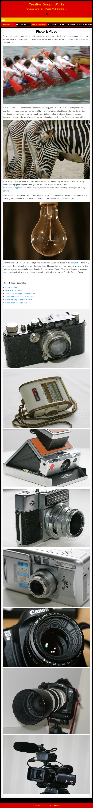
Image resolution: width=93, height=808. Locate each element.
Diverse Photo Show (13, 290)
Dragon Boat (79, 39)
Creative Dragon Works (46, 4)
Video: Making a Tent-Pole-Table (18, 300)
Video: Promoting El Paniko (16, 303)
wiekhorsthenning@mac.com (14, 187)
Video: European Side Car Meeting (19, 296)
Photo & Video (46, 31)
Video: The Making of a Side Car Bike (20, 293)
